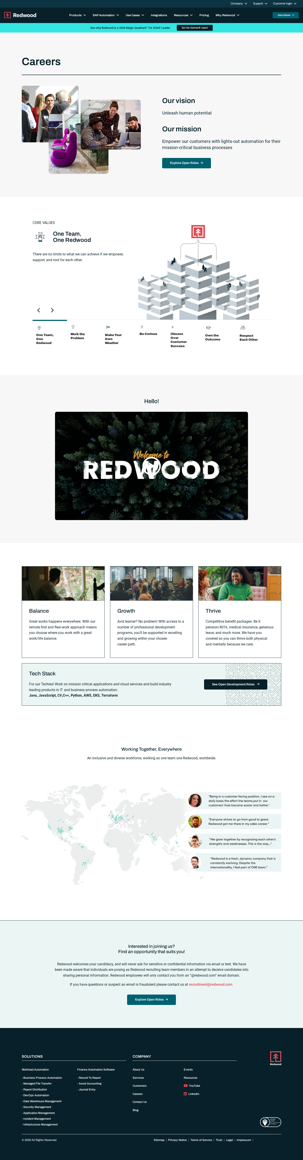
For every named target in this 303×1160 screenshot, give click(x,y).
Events (188, 1069)
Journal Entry (87, 1089)
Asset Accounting (90, 1083)
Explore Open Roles (184, 163)
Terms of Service (201, 1140)
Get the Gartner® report (195, 27)
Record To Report (90, 1077)
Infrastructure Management (40, 1124)
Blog (135, 1110)
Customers (140, 1085)
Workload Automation (35, 1069)
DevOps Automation (36, 1095)
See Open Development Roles (233, 684)
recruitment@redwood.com (210, 984)
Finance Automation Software (96, 1069)
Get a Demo (284, 15)
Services (138, 1077)
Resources (190, 1077)
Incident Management (37, 1118)
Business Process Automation (42, 1077)
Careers (138, 1094)
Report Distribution (35, 1089)
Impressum (244, 1140)
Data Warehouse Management (42, 1101)
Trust (219, 1140)
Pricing (204, 15)
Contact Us (140, 1102)
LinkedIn (193, 1094)
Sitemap (159, 1140)
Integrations (159, 15)
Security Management (37, 1107)
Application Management (39, 1113)
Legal (229, 1140)
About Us (138, 1069)
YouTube (194, 1085)
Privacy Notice (177, 1140)
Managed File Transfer (37, 1083)
